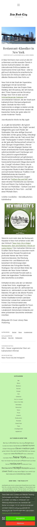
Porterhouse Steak (31, 460)
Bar (18, 380)
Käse (24, 453)
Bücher (14, 332)
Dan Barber (10, 445)
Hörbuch (4, 338)
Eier (18, 394)
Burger (18, 391)
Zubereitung (20, 474)
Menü (11, 458)
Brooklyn (18, 386)
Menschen (18, 407)
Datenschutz (6, 513)
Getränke (18, 396)
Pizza (18, 412)
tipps (23, 471)
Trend (26, 471)
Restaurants (18, 338)
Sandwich (32, 468)
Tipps (18, 426)
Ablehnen (20, 523)
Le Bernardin (30, 453)
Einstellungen (15, 513)
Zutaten (28, 474)
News (20, 332)
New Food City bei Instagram (13, 358)
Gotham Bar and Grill (19, 179)
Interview (24, 451)
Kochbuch (19, 453)
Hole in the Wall (18, 402)
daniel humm (28, 445)
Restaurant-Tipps (27, 464)
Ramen (7, 464)
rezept (17, 467)
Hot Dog (18, 451)
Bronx (18, 383)
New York (11, 338)
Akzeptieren (20, 518)
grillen (4, 451)
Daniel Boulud (17, 446)
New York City (30, 458)
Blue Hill (8, 443)
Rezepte (18, 420)
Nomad (16, 460)
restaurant (16, 463)
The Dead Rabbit (16, 471)
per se (20, 460)
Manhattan (18, 404)
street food (7, 471)
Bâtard (32, 443)
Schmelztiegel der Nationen (13, 97)
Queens (18, 415)
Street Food (18, 423)
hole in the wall (11, 451)
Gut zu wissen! (18, 399)
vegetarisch (18, 431)
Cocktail (4, 446)
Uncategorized (28, 332)
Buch (18, 443)
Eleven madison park (25, 448)
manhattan (6, 458)
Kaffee (13, 453)
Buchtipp (22, 443)
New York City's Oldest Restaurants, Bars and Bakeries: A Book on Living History (18, 245)
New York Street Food (7, 460)
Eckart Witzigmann (9, 448)
